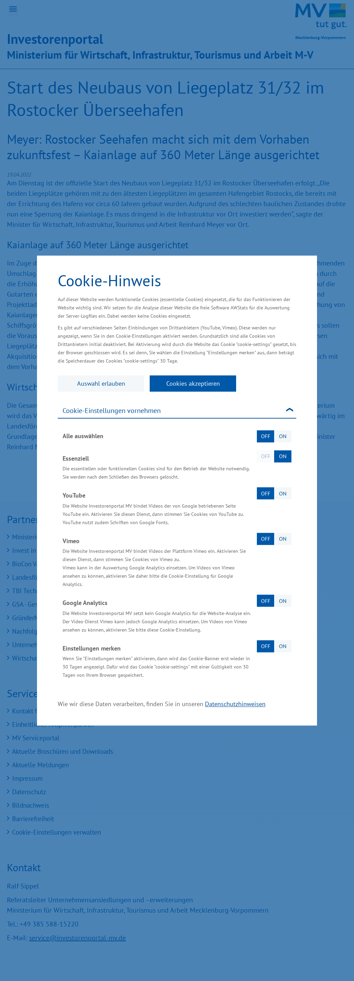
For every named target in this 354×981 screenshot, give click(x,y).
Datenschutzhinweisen (235, 704)
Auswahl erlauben (101, 383)
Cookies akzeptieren (193, 383)
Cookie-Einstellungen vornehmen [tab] (112, 410)
